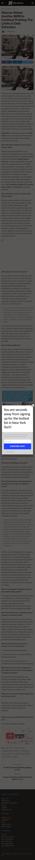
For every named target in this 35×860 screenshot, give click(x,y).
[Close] (33, 405)
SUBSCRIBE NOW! (17, 446)
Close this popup (10, 451)
